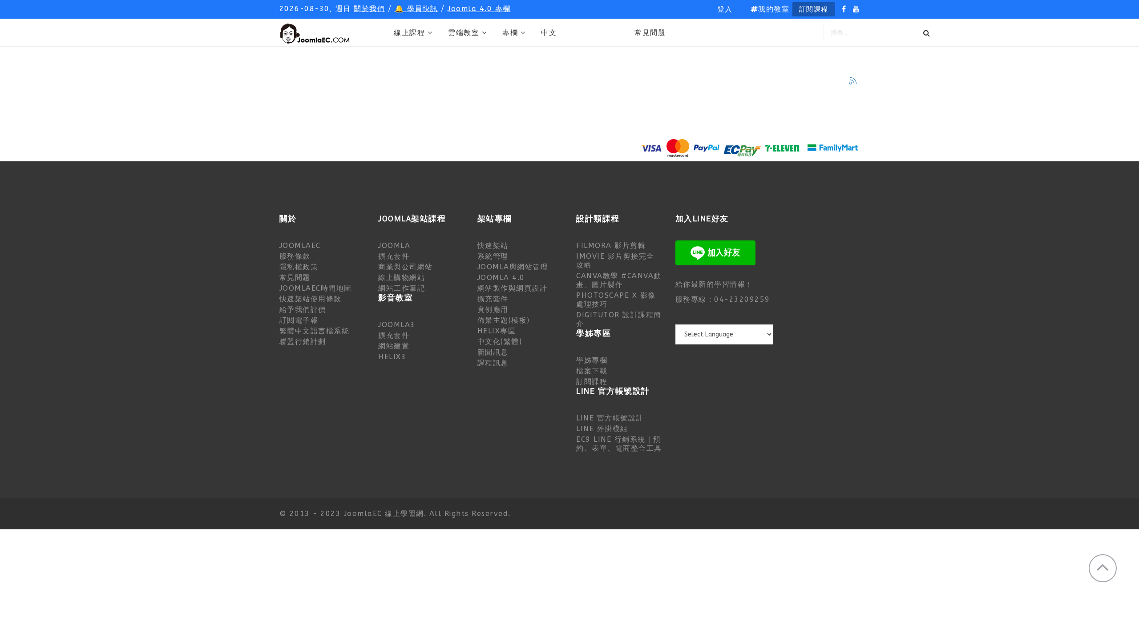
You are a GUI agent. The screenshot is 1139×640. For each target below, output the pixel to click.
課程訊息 (493, 363)
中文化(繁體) (499, 341)
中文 (549, 32)
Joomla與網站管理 (513, 267)
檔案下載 (591, 371)
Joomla (394, 245)
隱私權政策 (299, 267)
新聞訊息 (493, 352)
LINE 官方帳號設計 (610, 418)
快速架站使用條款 (310, 299)
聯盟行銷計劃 (302, 341)
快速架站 (493, 245)
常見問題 (650, 32)
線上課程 (409, 32)
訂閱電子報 (299, 320)
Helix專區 (496, 331)
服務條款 (295, 256)
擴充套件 (393, 256)
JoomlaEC (300, 245)
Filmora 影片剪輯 (611, 245)
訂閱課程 (813, 9)
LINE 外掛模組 (602, 428)
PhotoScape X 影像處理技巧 (616, 299)
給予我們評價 (302, 309)
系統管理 (493, 256)
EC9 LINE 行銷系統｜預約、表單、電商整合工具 (619, 443)
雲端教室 (463, 32)
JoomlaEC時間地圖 (315, 288)
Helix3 (392, 356)
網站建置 (393, 346)
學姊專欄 (591, 360)
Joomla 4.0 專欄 (479, 8)
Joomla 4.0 (501, 277)
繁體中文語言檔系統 (314, 331)
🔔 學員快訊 (416, 8)
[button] (725, 9)
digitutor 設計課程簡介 (619, 319)
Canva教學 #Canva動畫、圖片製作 (619, 280)
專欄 (510, 32)
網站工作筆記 (401, 288)
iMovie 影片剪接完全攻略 (615, 260)
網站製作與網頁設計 (512, 288)
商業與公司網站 (405, 267)
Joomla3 (397, 324)
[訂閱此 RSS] (852, 80)
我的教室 (773, 9)
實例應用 (493, 309)
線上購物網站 (401, 277)
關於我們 (369, 8)
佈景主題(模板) (503, 320)
